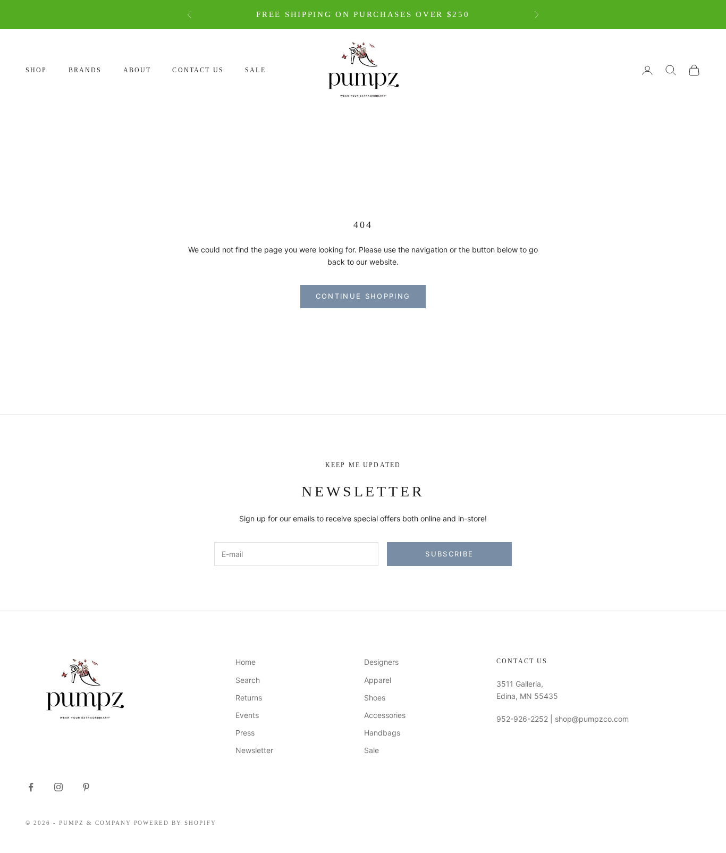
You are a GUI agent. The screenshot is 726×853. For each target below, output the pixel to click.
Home (245, 661)
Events (247, 715)
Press (245, 732)
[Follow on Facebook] (31, 787)
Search (247, 680)
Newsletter (254, 750)
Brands (85, 70)
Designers (381, 661)
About (137, 70)
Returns (248, 697)
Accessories (385, 715)
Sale (255, 70)
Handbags (382, 732)
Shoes (374, 697)
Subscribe (449, 554)
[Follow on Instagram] (58, 787)
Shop (36, 70)
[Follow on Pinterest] (86, 787)
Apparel (377, 680)
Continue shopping (363, 296)
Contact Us (198, 70)
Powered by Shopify (175, 823)
